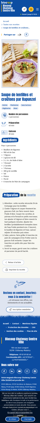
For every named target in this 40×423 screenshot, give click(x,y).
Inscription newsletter (22, 309)
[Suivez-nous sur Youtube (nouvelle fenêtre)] (19, 371)
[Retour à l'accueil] (6, 2)
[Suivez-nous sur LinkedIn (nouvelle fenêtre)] (12, 371)
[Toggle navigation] (37, 10)
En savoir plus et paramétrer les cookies (20, 414)
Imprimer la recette (17, 270)
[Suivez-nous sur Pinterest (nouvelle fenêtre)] (35, 371)
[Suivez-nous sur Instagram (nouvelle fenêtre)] (27, 371)
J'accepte (28, 419)
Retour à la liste (14, 262)
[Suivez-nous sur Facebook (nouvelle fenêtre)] (4, 371)
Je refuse (12, 419)
